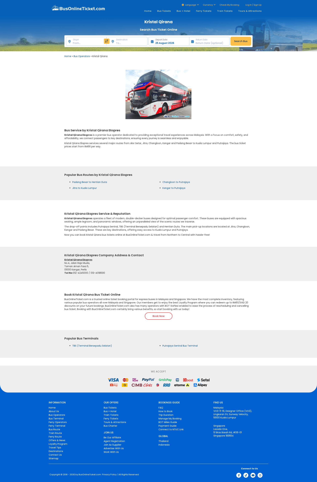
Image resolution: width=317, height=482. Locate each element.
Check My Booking (229, 4)
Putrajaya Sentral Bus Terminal (180, 345)
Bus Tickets (164, 11)
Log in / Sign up (253, 4)
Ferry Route (55, 436)
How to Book (165, 411)
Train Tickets (225, 11)
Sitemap (53, 458)
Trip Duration (165, 415)
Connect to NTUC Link (171, 429)
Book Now (159, 316)
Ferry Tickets (203, 11)
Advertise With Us (114, 448)
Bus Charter (110, 425)
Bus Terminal (56, 418)
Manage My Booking (169, 418)
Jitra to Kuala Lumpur (84, 188)
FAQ (160, 407)
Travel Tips (55, 447)
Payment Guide (167, 425)
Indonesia (164, 444)
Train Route (55, 433)
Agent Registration (114, 441)
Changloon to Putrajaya (176, 182)
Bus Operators (82, 56)
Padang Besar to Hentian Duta (89, 182)
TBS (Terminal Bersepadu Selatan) (92, 345)
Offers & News (57, 440)
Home (148, 11)
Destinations (56, 451)
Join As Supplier (112, 444)
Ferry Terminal (57, 425)
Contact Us (55, 454)
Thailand (163, 441)
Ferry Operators (58, 422)
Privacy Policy (109, 474)
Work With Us (111, 452)
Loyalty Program (58, 444)
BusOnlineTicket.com (90, 474)
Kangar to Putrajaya (173, 188)
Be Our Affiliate (112, 437)
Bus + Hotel (183, 11)
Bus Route (54, 429)
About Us (54, 411)
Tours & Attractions (250, 11)
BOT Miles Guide (167, 422)
